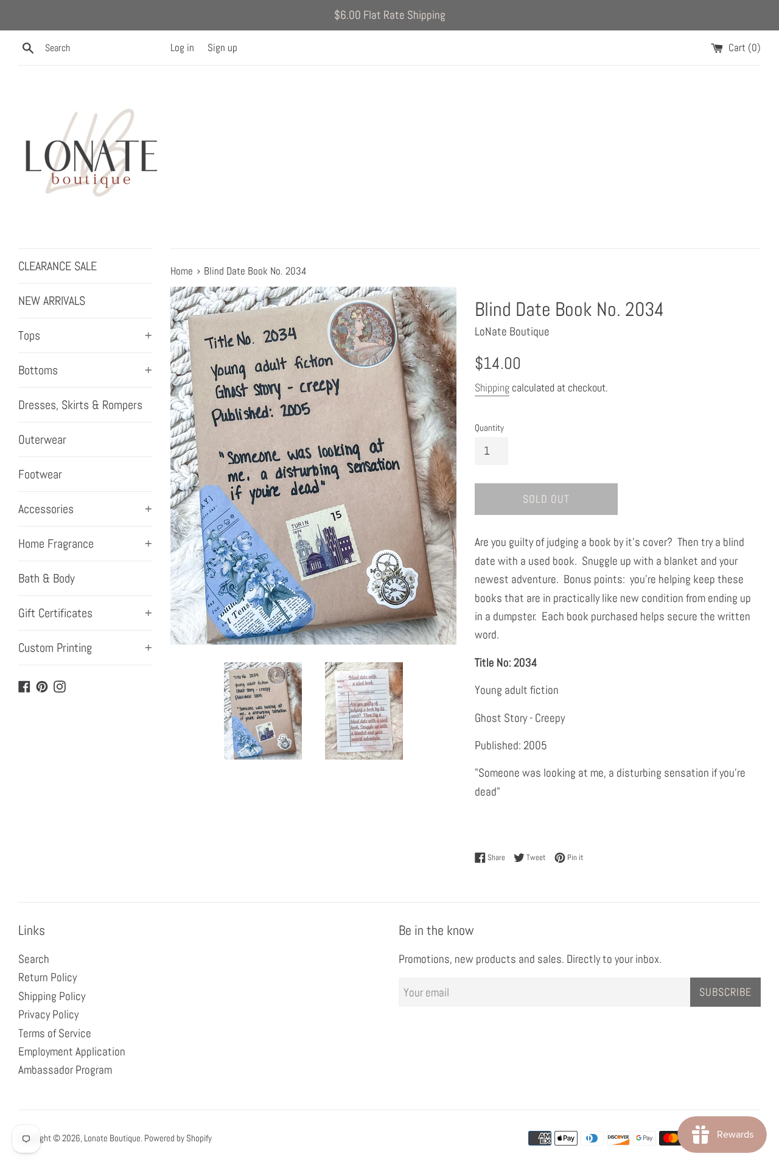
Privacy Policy (48, 1014)
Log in (182, 47)
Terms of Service (54, 1033)
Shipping (492, 387)
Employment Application (71, 1051)
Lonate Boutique (112, 1138)
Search (33, 959)
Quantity (489, 427)
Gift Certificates (85, 613)
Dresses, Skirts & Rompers (80, 405)
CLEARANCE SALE (57, 266)
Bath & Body (46, 578)
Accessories (85, 509)
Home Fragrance (85, 543)
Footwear (40, 474)
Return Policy (47, 977)
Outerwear (42, 439)
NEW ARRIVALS (51, 301)
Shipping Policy (51, 996)
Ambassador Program (65, 1069)
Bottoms (85, 370)
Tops (85, 335)
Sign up (222, 47)
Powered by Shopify (178, 1138)
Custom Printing (85, 648)
